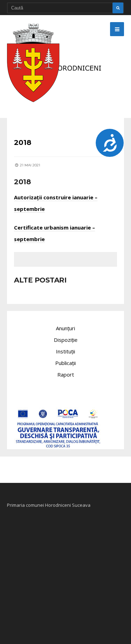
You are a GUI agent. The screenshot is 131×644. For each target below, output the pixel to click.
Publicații (65, 362)
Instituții (65, 351)
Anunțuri (65, 328)
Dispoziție (66, 339)
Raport (65, 374)
